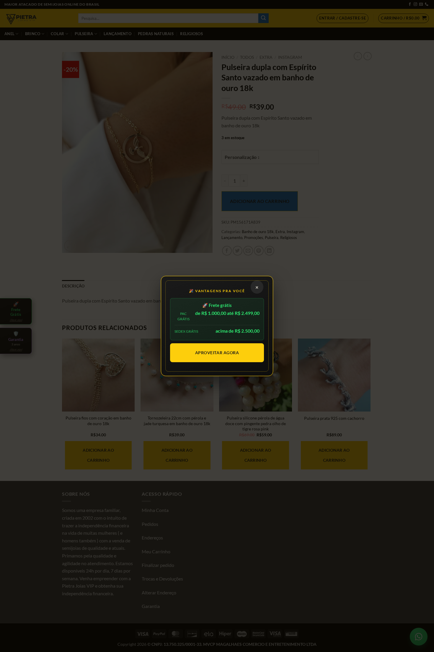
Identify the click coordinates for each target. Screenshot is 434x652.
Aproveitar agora (217, 352)
